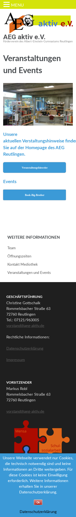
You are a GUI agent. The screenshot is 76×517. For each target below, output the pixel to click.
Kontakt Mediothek (22, 264)
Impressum (15, 360)
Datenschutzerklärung (24, 349)
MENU (17, 5)
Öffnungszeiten (19, 256)
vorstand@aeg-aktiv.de (25, 326)
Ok (38, 502)
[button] (7, 4)
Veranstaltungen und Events (29, 273)
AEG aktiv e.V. (24, 37)
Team (11, 248)
